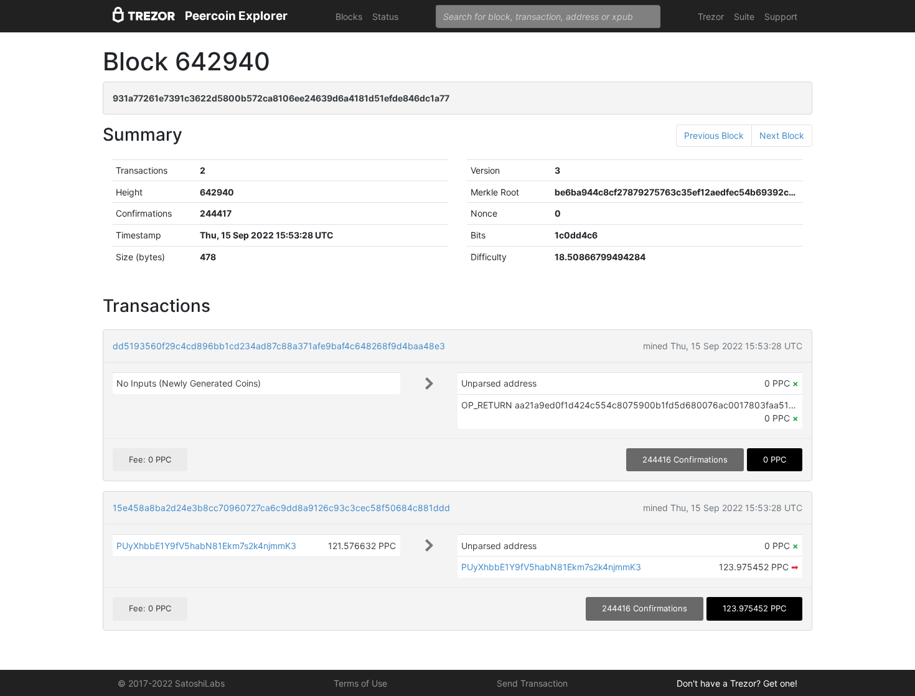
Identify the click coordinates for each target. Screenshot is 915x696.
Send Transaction (532, 683)
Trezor (711, 16)
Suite (744, 16)
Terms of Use (360, 683)
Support (780, 16)
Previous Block (714, 135)
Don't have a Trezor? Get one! (737, 683)
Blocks (349, 16)
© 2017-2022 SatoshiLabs (171, 683)
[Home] (144, 16)
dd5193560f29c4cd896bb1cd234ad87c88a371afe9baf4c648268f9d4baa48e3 (279, 346)
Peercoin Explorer (236, 16)
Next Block (781, 135)
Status (385, 16)
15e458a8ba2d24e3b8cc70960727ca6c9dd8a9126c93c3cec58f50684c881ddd (281, 507)
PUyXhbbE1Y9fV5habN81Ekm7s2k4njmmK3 (206, 545)
